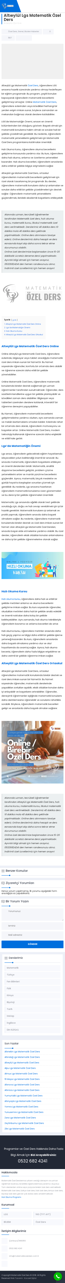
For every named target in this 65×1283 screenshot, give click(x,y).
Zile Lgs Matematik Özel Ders (20, 1129)
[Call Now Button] (58, 1276)
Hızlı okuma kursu (11, 599)
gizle (14, 320)
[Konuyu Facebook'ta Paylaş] (20, 38)
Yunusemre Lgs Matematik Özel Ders (24, 1112)
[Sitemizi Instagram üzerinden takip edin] (18, 1264)
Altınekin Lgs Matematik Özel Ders (22, 1052)
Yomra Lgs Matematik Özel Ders (21, 1107)
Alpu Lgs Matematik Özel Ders (20, 1068)
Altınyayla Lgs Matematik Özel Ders (23, 1101)
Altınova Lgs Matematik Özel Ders (22, 1085)
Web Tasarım (16, 1278)
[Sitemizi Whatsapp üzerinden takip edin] (22, 1264)
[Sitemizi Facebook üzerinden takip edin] (10, 1264)
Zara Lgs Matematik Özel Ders (20, 1118)
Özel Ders (17, 23)
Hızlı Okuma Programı (11, 1197)
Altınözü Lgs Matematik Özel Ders (22, 1090)
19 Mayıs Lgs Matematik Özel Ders (22, 1079)
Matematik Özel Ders (44, 102)
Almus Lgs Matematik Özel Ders (21, 1074)
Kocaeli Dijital (30, 1278)
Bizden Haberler (31, 32)
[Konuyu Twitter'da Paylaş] (24, 38)
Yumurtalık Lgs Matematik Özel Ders (23, 1096)
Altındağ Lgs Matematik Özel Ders (22, 1057)
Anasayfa (8, 23)
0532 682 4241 (32, 1161)
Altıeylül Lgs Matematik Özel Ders (22, 1063)
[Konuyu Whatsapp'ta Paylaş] (27, 38)
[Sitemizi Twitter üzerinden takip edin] (14, 1264)
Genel (21, 32)
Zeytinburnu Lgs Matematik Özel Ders (24, 1123)
